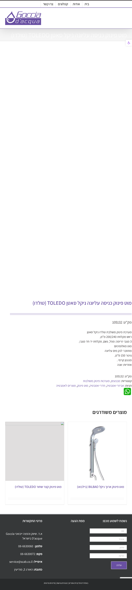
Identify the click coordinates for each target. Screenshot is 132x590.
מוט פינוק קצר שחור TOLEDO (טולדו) (38, 487)
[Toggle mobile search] (119, 16)
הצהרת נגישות (62, 583)
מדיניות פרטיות (49, 583)
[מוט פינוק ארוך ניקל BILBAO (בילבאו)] (97, 451)
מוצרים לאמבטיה (66, 386)
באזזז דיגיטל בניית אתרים (78, 583)
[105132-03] (71, 171)
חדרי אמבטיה (97, 386)
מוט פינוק (82, 386)
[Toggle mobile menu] (125, 16)
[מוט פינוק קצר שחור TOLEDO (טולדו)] (34, 451)
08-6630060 (26, 546)
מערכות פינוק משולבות (96, 381)
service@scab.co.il (21, 562)
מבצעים (115, 381)
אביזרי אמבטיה (115, 386)
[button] (129, 43)
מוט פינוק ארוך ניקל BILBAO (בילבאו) (100, 487)
